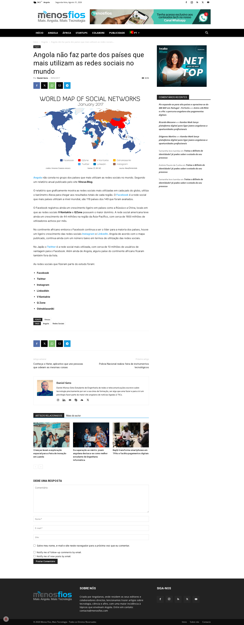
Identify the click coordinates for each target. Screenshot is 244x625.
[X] (202, 2)
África (67, 32)
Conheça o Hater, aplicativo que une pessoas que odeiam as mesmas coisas (58, 365)
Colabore (98, 32)
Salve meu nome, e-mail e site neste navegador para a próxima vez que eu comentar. (83, 545)
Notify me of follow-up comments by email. (59, 552)
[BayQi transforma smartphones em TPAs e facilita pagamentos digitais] (131, 434)
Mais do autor (73, 415)
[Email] (59, 85)
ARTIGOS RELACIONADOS (48, 415)
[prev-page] (35, 467)
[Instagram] (191, 2)
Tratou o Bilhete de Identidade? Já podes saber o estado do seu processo (181, 154)
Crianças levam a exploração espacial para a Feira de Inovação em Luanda (49, 453)
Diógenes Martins (167, 136)
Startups (81, 32)
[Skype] (77, 400)
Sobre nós (194, 622)
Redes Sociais (58, 323)
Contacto (206, 622)
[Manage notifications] (6, 619)
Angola (53, 32)
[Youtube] (208, 2)
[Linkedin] (65, 400)
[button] (207, 33)
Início (39, 32)
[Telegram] (67, 85)
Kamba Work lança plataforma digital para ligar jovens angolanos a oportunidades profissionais (183, 126)
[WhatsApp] (52, 85)
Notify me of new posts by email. (54, 556)
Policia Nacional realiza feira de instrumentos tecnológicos (124, 365)
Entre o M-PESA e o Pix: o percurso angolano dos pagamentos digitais (183, 111)
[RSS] (197, 2)
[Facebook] (186, 2)
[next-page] (41, 467)
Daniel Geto (42, 78)
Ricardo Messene (167, 122)
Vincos (47, 319)
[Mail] (71, 400)
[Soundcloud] (83, 400)
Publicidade (117, 32)
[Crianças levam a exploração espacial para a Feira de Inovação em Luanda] (51, 434)
